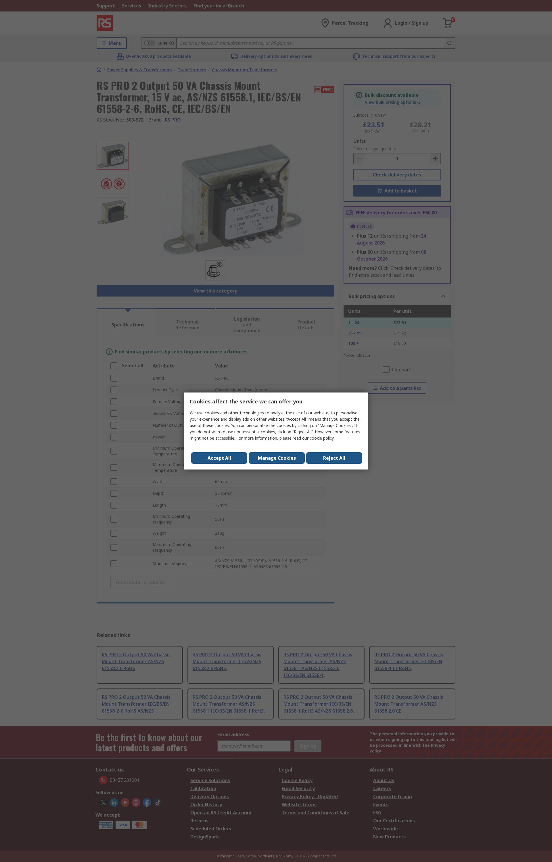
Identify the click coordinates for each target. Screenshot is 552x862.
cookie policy (322, 438)
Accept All (219, 458)
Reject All (334, 458)
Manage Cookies (277, 458)
